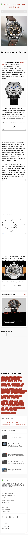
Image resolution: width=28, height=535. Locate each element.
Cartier (12, 383)
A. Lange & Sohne (5, 376)
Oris (7, 403)
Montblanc (15, 400)
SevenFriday (12, 407)
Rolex (2, 407)
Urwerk (15, 410)
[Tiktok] (13, 517)
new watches (7, 48)
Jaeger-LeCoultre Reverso (8, 500)
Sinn (17, 407)
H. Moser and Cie (5, 393)
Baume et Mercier (15, 379)
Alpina (12, 376)
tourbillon (13, 48)
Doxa (9, 386)
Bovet (15, 381)
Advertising (5, 523)
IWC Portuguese (5, 498)
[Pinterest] (10, 517)
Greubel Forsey (22, 391)
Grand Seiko (14, 391)
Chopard (17, 383)
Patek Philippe (4, 405)
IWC (2, 395)
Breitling (3, 383)
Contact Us (5, 531)
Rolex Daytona (5, 507)
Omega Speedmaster (6, 502)
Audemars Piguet (5, 379)
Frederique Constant (6, 388)
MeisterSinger (4, 400)
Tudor (2, 410)
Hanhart (19, 393)
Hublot (23, 393)
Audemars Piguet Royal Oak (8, 495)
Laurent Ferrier (18, 395)
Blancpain (10, 381)
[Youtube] (18, 517)
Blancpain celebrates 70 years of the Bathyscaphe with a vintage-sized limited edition (14, 36)
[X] (6, 517)
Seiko (6, 407)
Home (2, 48)
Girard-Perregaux (17, 388)
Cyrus (22, 383)
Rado (15, 405)
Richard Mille (21, 405)
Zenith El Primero (6, 511)
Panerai (11, 403)
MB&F (8, 398)
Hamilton (13, 393)
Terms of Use (5, 526)
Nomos (21, 400)
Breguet (20, 381)
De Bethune (4, 386)
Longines (3, 398)
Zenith (14, 412)
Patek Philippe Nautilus (7, 505)
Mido (10, 400)
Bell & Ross (4, 381)
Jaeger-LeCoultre (9, 395)
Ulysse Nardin (8, 410)
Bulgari (8, 383)
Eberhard (14, 386)
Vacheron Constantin (6, 412)
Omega (3, 403)
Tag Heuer (22, 407)
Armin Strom (19, 376)
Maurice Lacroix (15, 398)
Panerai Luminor (5, 504)
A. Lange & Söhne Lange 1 (8, 493)
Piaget (11, 405)
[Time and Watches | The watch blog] (14, 7)
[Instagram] (2, 517)
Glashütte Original (5, 391)
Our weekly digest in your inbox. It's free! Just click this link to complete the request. (13, 423)
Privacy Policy (5, 528)
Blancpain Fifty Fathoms (7, 497)
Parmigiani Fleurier (19, 403)
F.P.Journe (20, 386)
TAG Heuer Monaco (6, 509)
